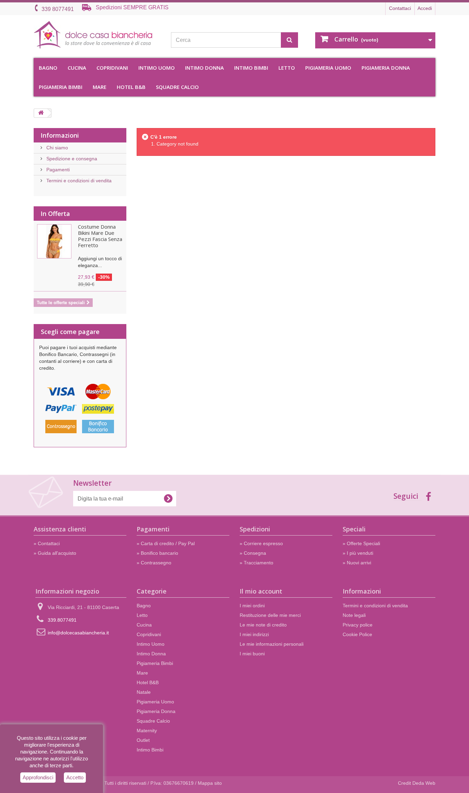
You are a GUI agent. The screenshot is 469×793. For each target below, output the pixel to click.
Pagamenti (57, 169)
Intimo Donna (204, 67)
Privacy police (358, 625)
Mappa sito (210, 783)
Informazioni (60, 135)
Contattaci (400, 8)
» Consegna (253, 553)
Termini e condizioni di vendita (78, 180)
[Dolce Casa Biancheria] (97, 34)
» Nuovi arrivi (357, 562)
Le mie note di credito (263, 625)
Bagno (48, 67)
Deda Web (423, 783)
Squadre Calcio (177, 86)
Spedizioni (255, 529)
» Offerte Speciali (361, 543)
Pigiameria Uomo (328, 67)
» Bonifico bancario (157, 553)
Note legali (354, 615)
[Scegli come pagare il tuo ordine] (80, 411)
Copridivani (112, 67)
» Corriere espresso (261, 543)
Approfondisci (38, 777)
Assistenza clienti (60, 529)
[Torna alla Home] (40, 113)
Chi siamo (56, 147)
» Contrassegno (154, 562)
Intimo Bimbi (251, 67)
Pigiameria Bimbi (60, 86)
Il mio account (261, 591)
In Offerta (55, 213)
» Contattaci (47, 543)
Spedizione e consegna (71, 158)
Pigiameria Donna (386, 67)
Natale (144, 692)
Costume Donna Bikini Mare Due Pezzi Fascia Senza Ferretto (100, 236)
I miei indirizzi (254, 634)
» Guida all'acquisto (55, 553)
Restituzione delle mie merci (270, 615)
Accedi (424, 8)
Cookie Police (357, 634)
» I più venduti (358, 553)
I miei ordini (252, 605)
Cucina (77, 67)
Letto (286, 67)
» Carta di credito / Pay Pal (166, 543)
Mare (99, 86)
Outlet (143, 740)
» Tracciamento (256, 562)
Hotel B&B (131, 86)
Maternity (147, 730)
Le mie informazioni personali (272, 644)
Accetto (74, 777)
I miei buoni (252, 653)
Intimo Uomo (156, 67)
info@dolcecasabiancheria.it (78, 632)
